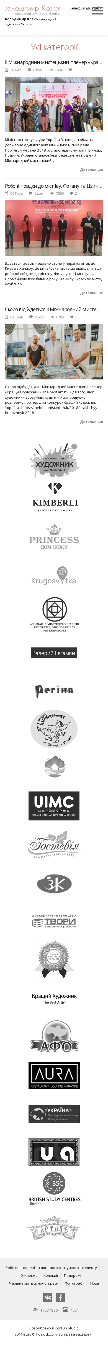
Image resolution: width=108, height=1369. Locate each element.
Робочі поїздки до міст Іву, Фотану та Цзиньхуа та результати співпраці (54, 186)
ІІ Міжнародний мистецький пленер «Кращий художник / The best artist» (54, 62)
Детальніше (91, 169)
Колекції (50, 1275)
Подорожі (72, 1275)
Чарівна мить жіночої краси (33, 1283)
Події (94, 1283)
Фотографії (74, 1283)
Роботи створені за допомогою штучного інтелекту (51, 1267)
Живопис (29, 1275)
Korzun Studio (67, 1328)
